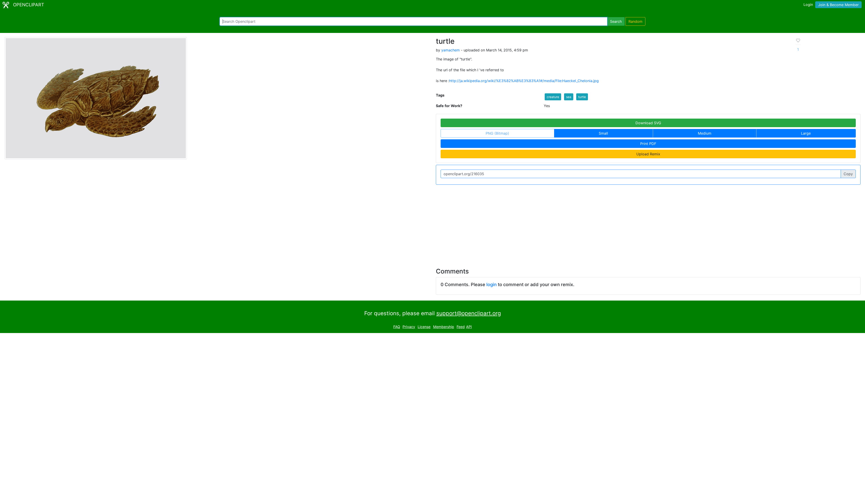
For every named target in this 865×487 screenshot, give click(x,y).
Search (616, 21)
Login (808, 4)
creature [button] (553, 97)
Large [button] (806, 133)
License (424, 326)
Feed (461, 326)
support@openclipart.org (468, 313)
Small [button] (603, 133)
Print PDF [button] (648, 143)
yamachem (450, 50)
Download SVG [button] (648, 123)
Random (635, 21)
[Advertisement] (432, 223)
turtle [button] (582, 97)
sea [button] (568, 97)
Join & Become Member (838, 4)
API (469, 326)
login (491, 284)
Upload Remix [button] (648, 154)
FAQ (396, 326)
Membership (443, 326)
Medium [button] (704, 133)
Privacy (409, 326)
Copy (848, 174)
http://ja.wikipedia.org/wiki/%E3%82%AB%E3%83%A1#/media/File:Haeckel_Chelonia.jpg (524, 80)
